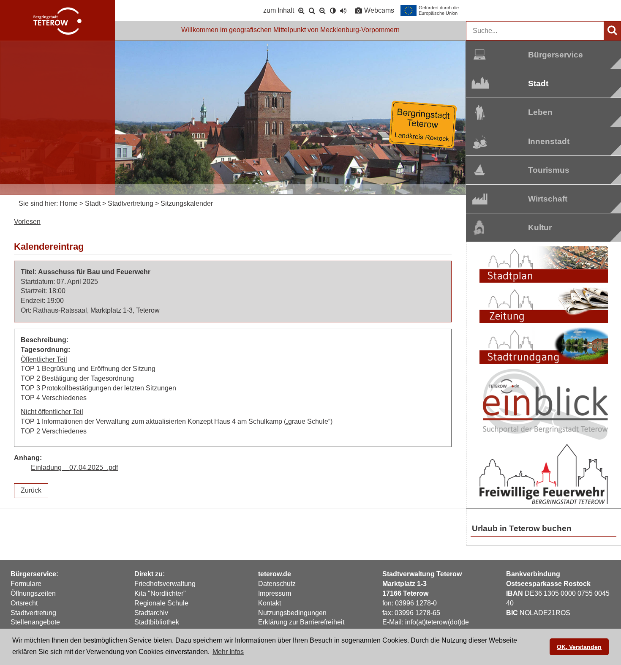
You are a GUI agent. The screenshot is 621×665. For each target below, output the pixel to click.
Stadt (538, 83)
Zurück (31, 490)
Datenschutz (277, 583)
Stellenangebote (35, 622)
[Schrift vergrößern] (301, 10)
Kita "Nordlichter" (160, 593)
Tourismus (543, 170)
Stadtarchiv (151, 612)
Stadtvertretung (130, 203)
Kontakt (269, 603)
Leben (540, 112)
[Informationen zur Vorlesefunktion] (343, 10)
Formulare (26, 583)
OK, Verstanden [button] (579, 646)
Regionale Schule (161, 603)
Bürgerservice (543, 54)
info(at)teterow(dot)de (437, 622)
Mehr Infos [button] (228, 651)
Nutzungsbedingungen (292, 612)
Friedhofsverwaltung (165, 583)
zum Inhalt (278, 10)
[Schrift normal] (312, 10)
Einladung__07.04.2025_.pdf (74, 467)
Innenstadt (543, 141)
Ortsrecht (24, 603)
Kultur (540, 227)
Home (69, 203)
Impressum (274, 593)
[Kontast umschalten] (333, 10)
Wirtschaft (543, 198)
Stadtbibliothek (156, 622)
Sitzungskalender (187, 203)
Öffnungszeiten (33, 593)
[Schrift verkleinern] (322, 10)
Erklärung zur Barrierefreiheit (301, 622)
